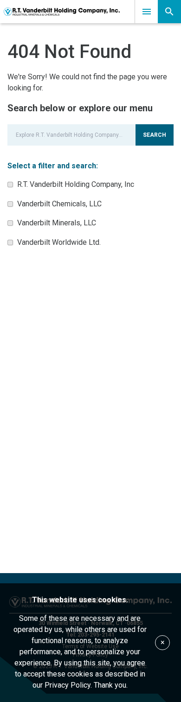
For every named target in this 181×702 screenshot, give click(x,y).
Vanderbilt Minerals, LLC (56, 222)
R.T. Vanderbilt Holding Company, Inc (75, 184)
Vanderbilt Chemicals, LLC (59, 203)
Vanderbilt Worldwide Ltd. (59, 242)
